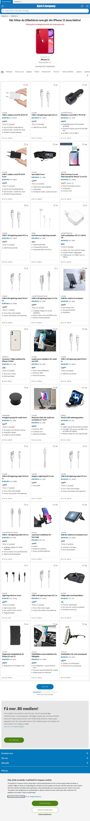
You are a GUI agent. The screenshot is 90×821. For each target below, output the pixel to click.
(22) (73, 420)
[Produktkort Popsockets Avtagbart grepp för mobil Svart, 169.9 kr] (15, 399)
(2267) (44, 118)
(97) (73, 598)
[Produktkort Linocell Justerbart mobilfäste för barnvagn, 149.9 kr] (45, 516)
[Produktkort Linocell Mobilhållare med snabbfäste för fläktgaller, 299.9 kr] (45, 635)
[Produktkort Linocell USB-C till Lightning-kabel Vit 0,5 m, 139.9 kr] (74, 340)
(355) (43, 301)
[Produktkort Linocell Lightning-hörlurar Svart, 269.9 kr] (15, 577)
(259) (73, 240)
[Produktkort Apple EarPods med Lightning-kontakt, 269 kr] (45, 217)
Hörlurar (56, 72)
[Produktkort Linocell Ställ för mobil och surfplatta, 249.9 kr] (74, 279)
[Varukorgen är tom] (87, 6)
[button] (50, 62)
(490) (43, 177)
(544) (43, 364)
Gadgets (29, 72)
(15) (43, 540)
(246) (73, 301)
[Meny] (2, 6)
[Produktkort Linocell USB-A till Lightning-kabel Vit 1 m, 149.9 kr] (45, 577)
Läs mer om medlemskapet (14, 726)
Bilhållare (9, 72)
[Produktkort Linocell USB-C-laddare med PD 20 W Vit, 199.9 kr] (15, 96)
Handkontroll (46, 72)
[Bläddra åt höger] (88, 75)
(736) (43, 479)
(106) (43, 423)
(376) (14, 538)
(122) (73, 657)
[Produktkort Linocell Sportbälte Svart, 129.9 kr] (45, 156)
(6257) (15, 118)
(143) (14, 364)
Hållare (36, 72)
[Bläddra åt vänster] (2, 75)
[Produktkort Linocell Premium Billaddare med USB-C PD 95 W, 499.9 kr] (74, 96)
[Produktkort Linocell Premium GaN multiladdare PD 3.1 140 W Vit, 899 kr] (74, 217)
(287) (43, 238)
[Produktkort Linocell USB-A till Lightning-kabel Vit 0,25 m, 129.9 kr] (15, 457)
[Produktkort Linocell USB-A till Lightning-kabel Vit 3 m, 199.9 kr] (74, 457)
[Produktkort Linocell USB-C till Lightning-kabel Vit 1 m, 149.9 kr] (15, 217)
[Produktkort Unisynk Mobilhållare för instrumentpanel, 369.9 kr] (74, 635)
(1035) (74, 538)
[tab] (6, 2)
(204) (14, 420)
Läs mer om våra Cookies (16, 796)
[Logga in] (82, 6)
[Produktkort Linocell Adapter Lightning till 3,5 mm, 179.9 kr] (45, 457)
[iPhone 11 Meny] (10, 16)
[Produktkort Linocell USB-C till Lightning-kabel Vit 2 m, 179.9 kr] (45, 96)
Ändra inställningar (45, 814)
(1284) (74, 179)
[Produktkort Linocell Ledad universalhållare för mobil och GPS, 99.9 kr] (45, 340)
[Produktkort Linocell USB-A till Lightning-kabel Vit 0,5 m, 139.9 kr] (15, 279)
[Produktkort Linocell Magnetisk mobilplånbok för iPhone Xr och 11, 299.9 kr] (15, 635)
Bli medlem (14, 740)
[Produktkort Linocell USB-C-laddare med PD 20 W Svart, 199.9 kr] (15, 156)
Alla (2, 72)
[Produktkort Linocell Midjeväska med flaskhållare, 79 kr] (74, 577)
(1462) (15, 598)
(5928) (15, 303)
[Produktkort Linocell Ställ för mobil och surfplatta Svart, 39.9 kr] (74, 516)
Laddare (79, 72)
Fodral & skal (19, 72)
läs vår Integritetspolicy (33, 796)
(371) (14, 659)
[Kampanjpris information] (72, 183)
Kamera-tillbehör (67, 72)
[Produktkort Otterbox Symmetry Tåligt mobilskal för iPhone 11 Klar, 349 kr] (15, 340)
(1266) (44, 659)
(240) (73, 118)
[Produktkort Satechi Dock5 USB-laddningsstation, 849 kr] (74, 399)
